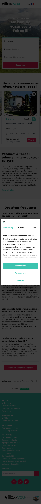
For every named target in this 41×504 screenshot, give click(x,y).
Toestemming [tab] (8, 228)
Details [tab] (21, 228)
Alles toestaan (20, 266)
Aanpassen (19, 273)
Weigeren (20, 280)
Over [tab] (34, 228)
